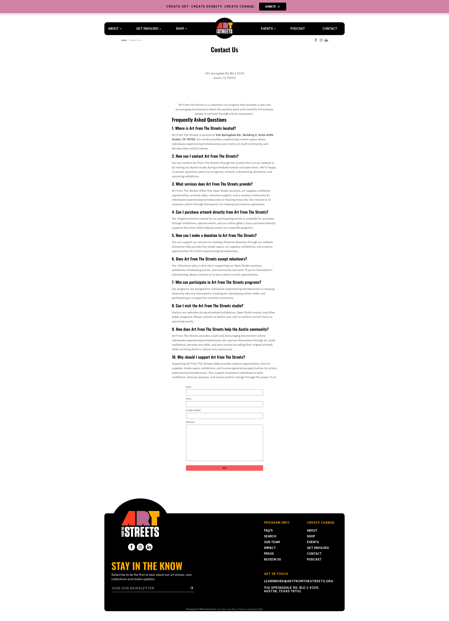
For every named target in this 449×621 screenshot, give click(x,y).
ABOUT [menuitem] (113, 28)
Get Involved (318, 548)
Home (123, 40)
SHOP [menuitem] (180, 28)
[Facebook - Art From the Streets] (315, 40)
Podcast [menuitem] (297, 28)
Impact (270, 548)
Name (188, 387)
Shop (311, 536)
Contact (314, 554)
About (312, 530)
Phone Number (193, 410)
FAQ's (268, 530)
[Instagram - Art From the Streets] (321, 40)
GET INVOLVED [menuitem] (147, 28)
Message (190, 422)
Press (269, 554)
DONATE (270, 6)
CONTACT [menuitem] (330, 28)
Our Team (272, 542)
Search (270, 536)
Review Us (272, 559)
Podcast (314, 559)
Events (313, 542)
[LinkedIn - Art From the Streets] (326, 40)
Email (189, 399)
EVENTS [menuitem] (267, 28)
